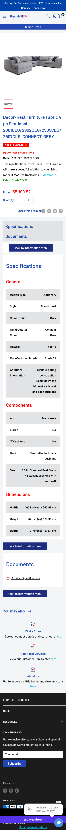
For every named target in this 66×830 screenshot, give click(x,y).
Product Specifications (25, 578)
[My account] (54, 16)
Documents (16, 236)
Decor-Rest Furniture (18, 152)
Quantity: (9, 200)
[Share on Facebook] (43, 211)
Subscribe (14, 763)
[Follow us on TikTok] (17, 790)
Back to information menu (31, 248)
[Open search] (48, 16)
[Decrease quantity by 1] (20, 200)
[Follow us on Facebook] (5, 790)
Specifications (19, 226)
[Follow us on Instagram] (11, 790)
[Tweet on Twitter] (55, 211)
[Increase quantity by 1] (37, 200)
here (58, 636)
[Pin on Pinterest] (49, 211)
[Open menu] (4, 16)
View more (49, 175)
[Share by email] (61, 211)
